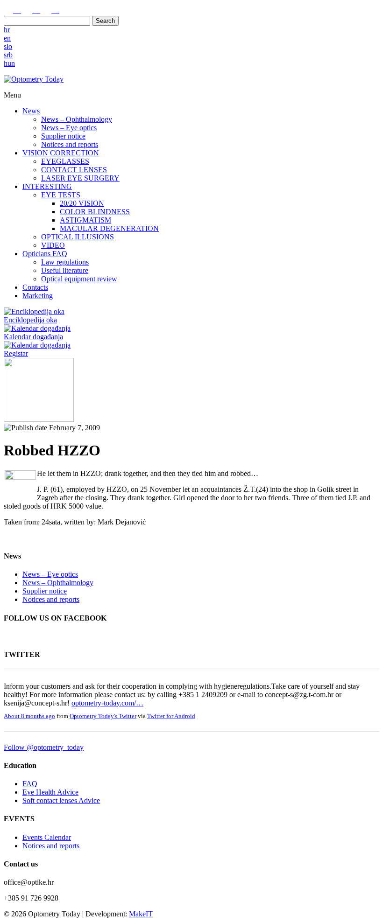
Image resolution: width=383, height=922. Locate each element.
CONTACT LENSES (74, 170)
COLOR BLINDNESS (95, 212)
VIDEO (53, 245)
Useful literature (64, 270)
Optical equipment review (79, 279)
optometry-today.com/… (107, 703)
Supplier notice (63, 136)
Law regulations (65, 262)
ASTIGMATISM (85, 220)
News (31, 111)
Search (105, 20)
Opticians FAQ (44, 254)
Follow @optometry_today (44, 747)
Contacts (35, 287)
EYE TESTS (60, 195)
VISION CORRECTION (60, 153)
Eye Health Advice (50, 792)
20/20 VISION (82, 203)
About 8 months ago (29, 716)
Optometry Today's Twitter (103, 716)
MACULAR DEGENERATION (109, 228)
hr (7, 30)
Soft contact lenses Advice (61, 800)
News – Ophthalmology (76, 119)
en (7, 38)
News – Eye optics (69, 128)
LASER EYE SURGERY (80, 178)
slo (8, 46)
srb (8, 55)
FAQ (29, 784)
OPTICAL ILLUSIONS (77, 237)
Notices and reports (69, 144)
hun (9, 63)
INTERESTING (47, 186)
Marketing (37, 296)
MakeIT (141, 914)
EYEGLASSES (65, 161)
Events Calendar (46, 837)
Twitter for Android (171, 716)
